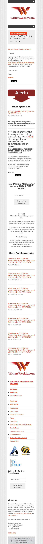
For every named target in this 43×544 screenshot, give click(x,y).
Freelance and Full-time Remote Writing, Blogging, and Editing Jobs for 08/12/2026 (21, 290)
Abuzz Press (28, 513)
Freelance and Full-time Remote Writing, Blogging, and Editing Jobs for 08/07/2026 (21, 305)
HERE (30, 136)
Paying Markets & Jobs (17, 431)
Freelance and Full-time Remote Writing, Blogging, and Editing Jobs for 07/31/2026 (21, 320)
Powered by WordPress (20, 540)
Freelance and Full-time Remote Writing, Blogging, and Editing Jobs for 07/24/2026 (21, 335)
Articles (12, 418)
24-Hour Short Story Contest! (18, 438)
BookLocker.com (18, 513)
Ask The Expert (14, 428)
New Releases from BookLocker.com (20, 425)
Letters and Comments (18, 33)
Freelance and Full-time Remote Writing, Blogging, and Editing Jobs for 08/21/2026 (21, 275)
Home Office (13, 421)
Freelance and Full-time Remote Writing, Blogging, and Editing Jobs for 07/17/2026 (21, 350)
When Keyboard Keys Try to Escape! (19, 49)
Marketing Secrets (15, 434)
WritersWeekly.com (24, 538)
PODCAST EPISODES (17, 415)
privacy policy (12, 533)
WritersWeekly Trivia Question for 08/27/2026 (21, 112)
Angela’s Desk (14, 408)
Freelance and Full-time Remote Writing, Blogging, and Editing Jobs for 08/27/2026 (21, 260)
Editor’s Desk (14, 411)
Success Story (14, 441)
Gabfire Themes (22, 542)
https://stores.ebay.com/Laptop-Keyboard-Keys (21, 63)
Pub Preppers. (12, 515)
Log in (11, 540)
